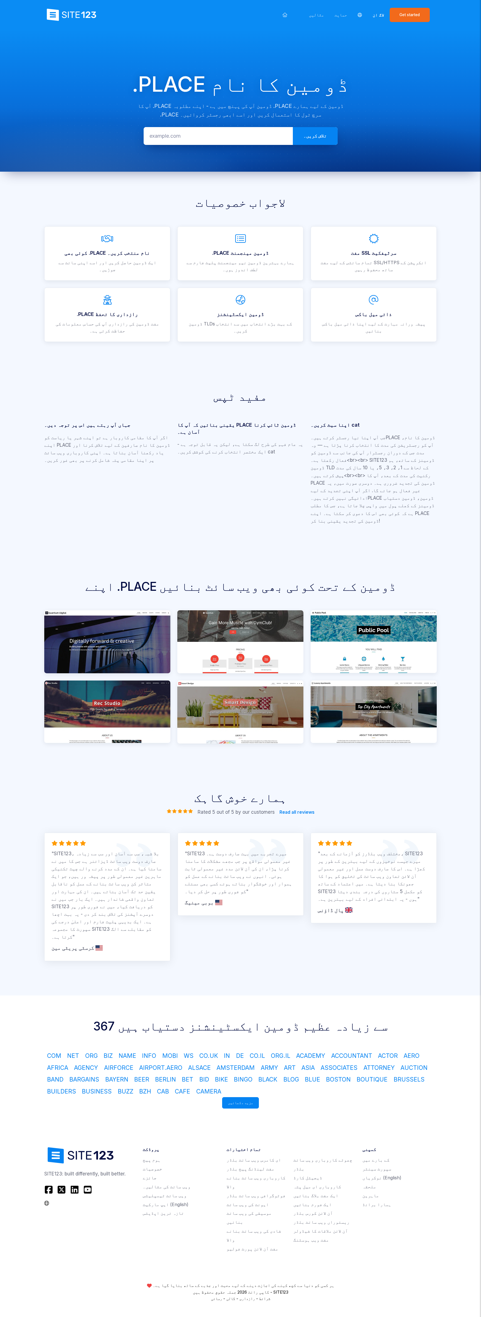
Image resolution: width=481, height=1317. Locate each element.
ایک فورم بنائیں (312, 1204)
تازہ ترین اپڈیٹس (163, 1213)
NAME (127, 1055)
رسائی (216, 1298)
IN (227, 1055)
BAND (55, 1079)
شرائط (264, 1298)
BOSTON (338, 1079)
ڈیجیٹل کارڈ (307, 1177)
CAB (163, 1091)
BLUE (312, 1079)
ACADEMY (310, 1055)
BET (187, 1079)
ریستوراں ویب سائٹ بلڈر (321, 1222)
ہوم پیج (152, 1160)
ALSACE (199, 1067)
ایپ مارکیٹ (165, 1204)
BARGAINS (84, 1079)
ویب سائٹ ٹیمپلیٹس (165, 1195)
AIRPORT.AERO (160, 1067)
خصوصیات (152, 1169)
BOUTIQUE (372, 1079)
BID (204, 1079)
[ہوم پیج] (285, 14)
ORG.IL (280, 1055)
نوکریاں (381, 1177)
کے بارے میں (376, 1160)
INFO (149, 1055)
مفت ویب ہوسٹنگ (311, 1240)
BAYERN (116, 1079)
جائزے (150, 1177)
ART (290, 1067)
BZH (145, 1091)
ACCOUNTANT (351, 1055)
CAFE (182, 1091)
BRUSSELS (409, 1079)
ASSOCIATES (339, 1067)
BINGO (243, 1079)
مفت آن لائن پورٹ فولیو (252, 1249)
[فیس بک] (49, 1190)
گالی (230, 1298)
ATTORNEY (379, 1067)
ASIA (308, 1067)
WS (188, 1055)
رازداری (247, 1298)
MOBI (170, 1055)
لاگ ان (378, 15)
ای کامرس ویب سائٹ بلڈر (254, 1160)
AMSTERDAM (236, 1067)
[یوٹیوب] (88, 1190)
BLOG (291, 1079)
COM (54, 1055)
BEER (141, 1079)
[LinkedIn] (75, 1190)
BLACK (267, 1079)
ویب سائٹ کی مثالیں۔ (167, 1186)
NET (73, 1055)
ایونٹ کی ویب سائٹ (248, 1204)
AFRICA (57, 1067)
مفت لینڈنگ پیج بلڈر (250, 1169)
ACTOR (388, 1055)
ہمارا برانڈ (376, 1204)
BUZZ (125, 1091)
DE (240, 1055)
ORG (91, 1055)
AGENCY (86, 1067)
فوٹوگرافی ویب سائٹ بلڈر (256, 1195)
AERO (411, 1055)
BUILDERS (61, 1091)
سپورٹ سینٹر (376, 1169)
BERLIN (165, 1079)
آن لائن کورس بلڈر (313, 1213)
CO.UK (208, 1055)
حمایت (341, 15)
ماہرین (370, 1195)
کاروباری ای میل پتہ (317, 1186)
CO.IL (257, 1055)
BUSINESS (97, 1091)
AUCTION (414, 1067)
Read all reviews (296, 812)
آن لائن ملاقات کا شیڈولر (320, 1231)
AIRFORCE (118, 1067)
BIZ (108, 1055)
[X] (62, 1190)
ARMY (269, 1067)
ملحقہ (369, 1186)
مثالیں (316, 15)
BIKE (221, 1079)
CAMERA (208, 1091)
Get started (409, 15)
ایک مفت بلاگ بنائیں (315, 1195)
